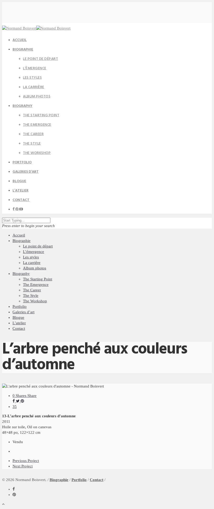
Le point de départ (40, 59)
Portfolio (20, 306)
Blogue (18, 317)
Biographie (23, 50)
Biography (22, 106)
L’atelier (19, 323)
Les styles (32, 78)
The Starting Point (41, 115)
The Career (33, 134)
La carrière (33, 87)
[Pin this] (22, 401)
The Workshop (37, 153)
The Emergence (37, 125)
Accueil (19, 235)
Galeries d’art (23, 312)
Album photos (36, 97)
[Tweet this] (18, 401)
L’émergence (34, 68)
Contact (21, 200)
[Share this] (14, 401)
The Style (32, 144)
